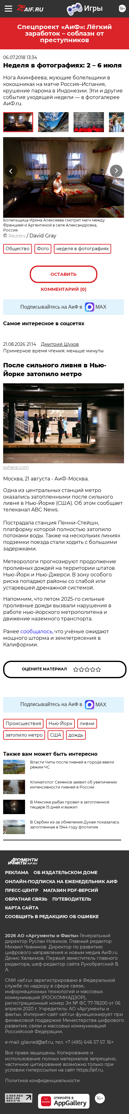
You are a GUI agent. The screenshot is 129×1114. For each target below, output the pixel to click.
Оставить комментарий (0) (63, 277)
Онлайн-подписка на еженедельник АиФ (61, 881)
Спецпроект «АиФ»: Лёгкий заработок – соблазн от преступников (64, 33)
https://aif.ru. (90, 1070)
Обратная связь (26, 899)
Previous (10, 171)
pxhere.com (16, 467)
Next (116, 171)
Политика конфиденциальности (42, 1080)
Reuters (16, 236)
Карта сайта (22, 908)
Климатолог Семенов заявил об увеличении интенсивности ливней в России (73, 784)
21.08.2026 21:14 (19, 344)
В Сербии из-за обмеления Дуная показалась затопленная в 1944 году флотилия (74, 824)
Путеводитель (71, 899)
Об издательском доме (65, 872)
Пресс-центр (21, 890)
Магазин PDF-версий (70, 890)
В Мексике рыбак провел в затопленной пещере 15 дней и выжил (69, 804)
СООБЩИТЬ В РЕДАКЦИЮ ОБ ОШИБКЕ (52, 916)
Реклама (16, 872)
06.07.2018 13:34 (20, 57)
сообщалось (36, 631)
